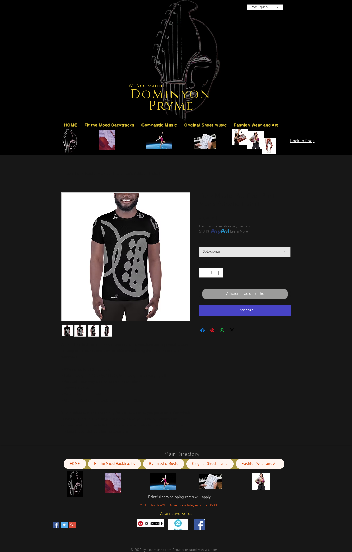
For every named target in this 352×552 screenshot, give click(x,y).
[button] (240, 115)
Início (66, 173)
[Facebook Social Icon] (56, 525)
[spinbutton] (211, 272)
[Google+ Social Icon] (72, 525)
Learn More (239, 231)
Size (203, 242)
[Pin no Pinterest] (212, 330)
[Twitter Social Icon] (64, 525)
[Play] (284, 57)
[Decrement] (203, 272)
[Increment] (219, 272)
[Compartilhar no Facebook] (202, 330)
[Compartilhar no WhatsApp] (222, 330)
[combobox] (245, 252)
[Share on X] (232, 330)
